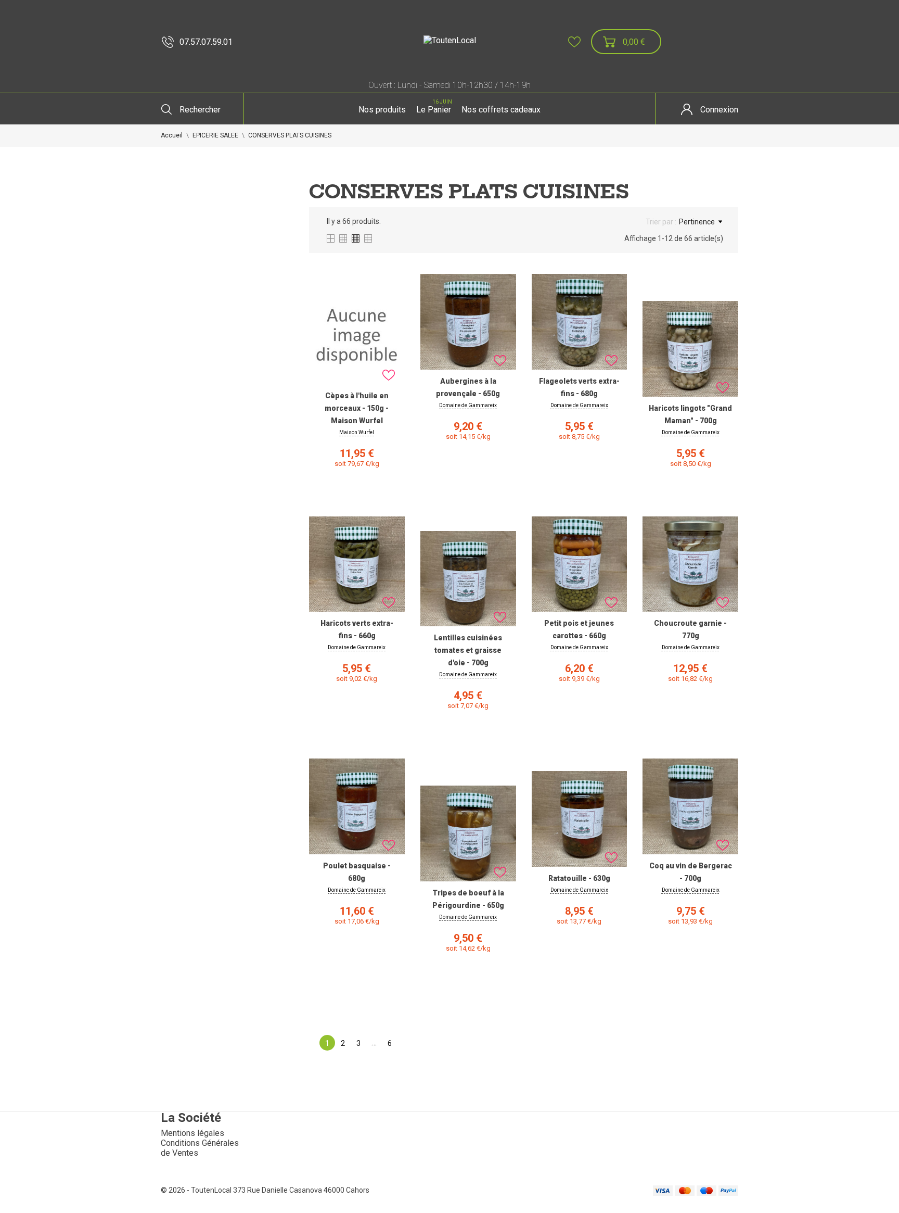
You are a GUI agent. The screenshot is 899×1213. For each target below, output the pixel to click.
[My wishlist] (574, 41)
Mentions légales (192, 1133)
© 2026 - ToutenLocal (197, 1190)
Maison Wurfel (356, 432)
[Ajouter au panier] (357, 514)
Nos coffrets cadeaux (501, 110)
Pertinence (697, 222)
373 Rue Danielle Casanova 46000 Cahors (301, 1190)
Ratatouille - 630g (579, 878)
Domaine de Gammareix (468, 405)
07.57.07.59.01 (206, 42)
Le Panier (434, 107)
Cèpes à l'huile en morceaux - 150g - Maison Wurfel (357, 408)
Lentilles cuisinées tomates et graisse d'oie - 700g (468, 650)
